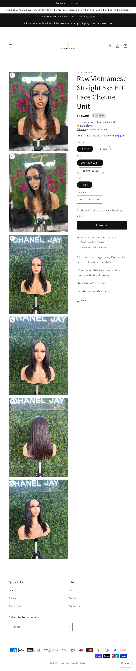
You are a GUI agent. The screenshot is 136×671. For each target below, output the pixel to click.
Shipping (81, 129)
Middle (85, 184)
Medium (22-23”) (90, 170)
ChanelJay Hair (63, 663)
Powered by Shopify (78, 663)
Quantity (81, 192)
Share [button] (84, 300)
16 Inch (102, 148)
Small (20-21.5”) (90, 162)
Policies (13, 598)
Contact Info (16, 606)
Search (13, 590)
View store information (93, 247)
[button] (11, 46)
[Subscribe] (68, 627)
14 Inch (85, 148)
